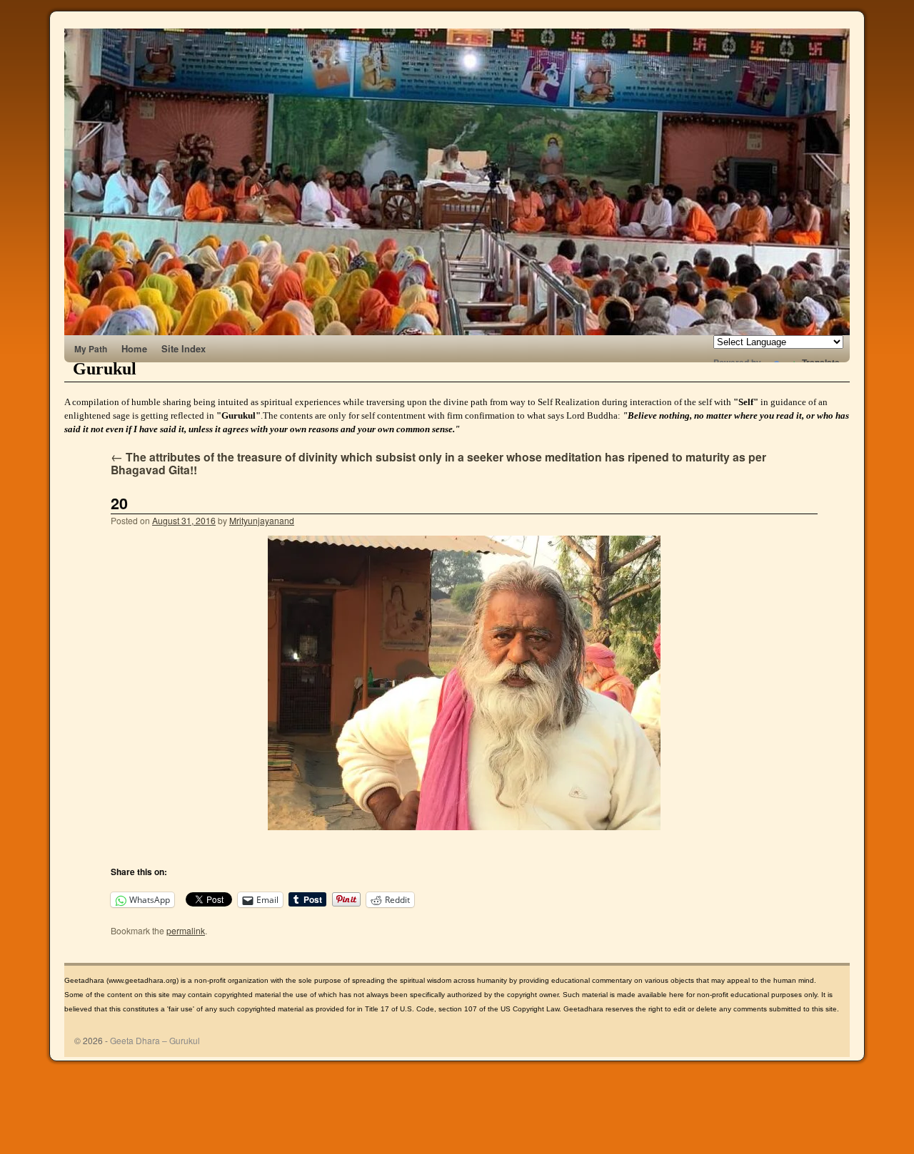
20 (119, 503)
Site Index (183, 348)
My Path (90, 348)
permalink (185, 930)
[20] (464, 683)
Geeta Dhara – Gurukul (155, 1040)
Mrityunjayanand (261, 520)
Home (134, 348)
